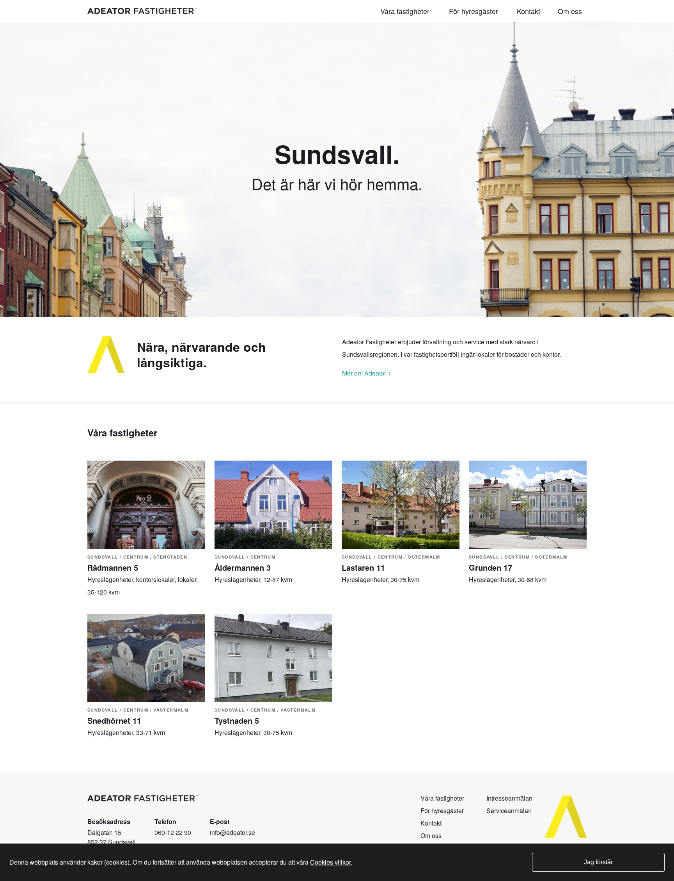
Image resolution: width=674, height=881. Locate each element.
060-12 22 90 (172, 832)
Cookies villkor (330, 862)
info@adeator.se (232, 832)
